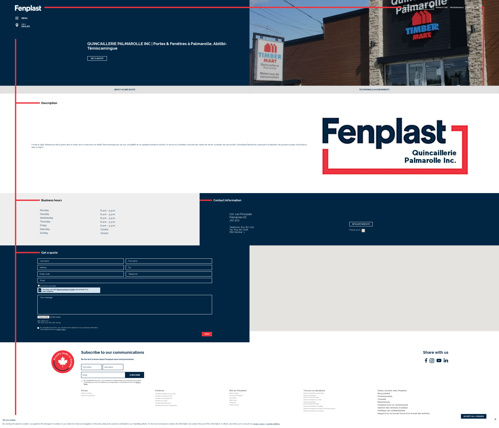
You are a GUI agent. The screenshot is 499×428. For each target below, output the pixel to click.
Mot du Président (238, 390)
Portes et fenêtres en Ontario (313, 411)
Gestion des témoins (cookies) (393, 408)
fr (477, 7)
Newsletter (441, 7)
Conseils (382, 399)
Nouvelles (233, 398)
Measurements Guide (66, 289)
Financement (234, 405)
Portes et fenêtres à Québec (313, 406)
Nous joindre (384, 393)
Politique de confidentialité (391, 410)
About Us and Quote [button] (124, 90)
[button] (23, 18)
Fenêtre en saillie (161, 401)
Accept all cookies (474, 416)
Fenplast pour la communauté (393, 405)
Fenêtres (159, 390)
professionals (457, 7)
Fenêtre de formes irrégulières (166, 405)
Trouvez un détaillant (314, 390)
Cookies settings (273, 424)
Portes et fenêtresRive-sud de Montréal (311, 396)
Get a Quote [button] (97, 58)
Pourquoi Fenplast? (236, 395)
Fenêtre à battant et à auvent (165, 394)
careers (470, 7)
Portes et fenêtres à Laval (312, 400)
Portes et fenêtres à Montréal (313, 393)
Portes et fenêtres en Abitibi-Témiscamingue (319, 408)
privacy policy (259, 424)
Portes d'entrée (86, 393)
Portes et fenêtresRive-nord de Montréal (311, 403)
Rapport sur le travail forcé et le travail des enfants (404, 413)
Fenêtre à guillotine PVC (163, 396)
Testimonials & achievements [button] (374, 90)
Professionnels (385, 396)
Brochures (233, 400)
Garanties (232, 402)
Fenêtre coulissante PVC (164, 398)
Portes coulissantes (88, 395)
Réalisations (384, 402)
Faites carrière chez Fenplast (392, 390)
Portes (84, 390)
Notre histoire (234, 393)
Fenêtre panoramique (162, 403)
